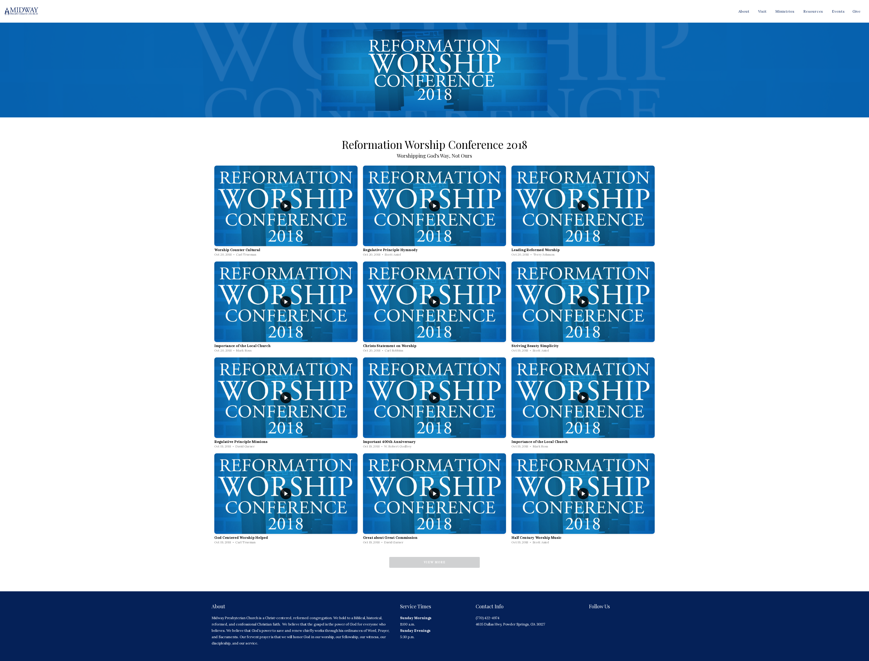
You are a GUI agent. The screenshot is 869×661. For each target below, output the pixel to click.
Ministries (785, 11)
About (744, 11)
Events (838, 11)
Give (856, 11)
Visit (763, 11)
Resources (813, 11)
